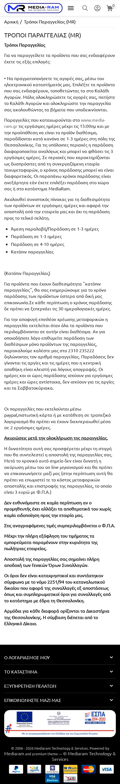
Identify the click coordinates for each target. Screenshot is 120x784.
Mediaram (14, 753)
